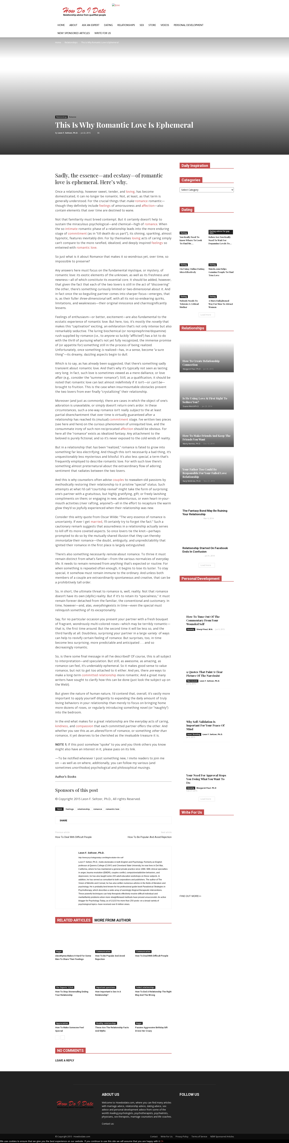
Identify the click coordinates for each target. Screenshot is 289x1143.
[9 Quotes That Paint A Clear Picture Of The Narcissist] (207, 659)
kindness (61, 726)
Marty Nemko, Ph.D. (192, 443)
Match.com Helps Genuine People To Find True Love (221, 272)
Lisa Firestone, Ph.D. (192, 518)
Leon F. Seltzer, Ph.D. (68, 133)
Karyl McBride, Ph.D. (192, 481)
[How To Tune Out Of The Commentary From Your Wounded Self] (207, 605)
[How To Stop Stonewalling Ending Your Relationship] (73, 976)
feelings (105, 206)
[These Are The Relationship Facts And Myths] (113, 1012)
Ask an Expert (90, 25)
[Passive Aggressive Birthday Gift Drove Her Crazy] (153, 1012)
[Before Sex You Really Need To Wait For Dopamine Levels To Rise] (221, 225)
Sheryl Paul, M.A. (205, 629)
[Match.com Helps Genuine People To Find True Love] (221, 257)
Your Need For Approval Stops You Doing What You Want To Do (206, 778)
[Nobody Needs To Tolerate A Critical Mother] (192, 289)
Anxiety (190, 629)
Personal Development (188, 25)
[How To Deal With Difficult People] (153, 940)
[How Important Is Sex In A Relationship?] (113, 976)
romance (141, 201)
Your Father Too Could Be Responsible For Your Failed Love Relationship (204, 473)
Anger (59, 951)
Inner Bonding (193, 734)
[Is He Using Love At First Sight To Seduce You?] (207, 391)
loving (130, 191)
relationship (83, 809)
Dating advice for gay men (219, 232)
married (96, 522)
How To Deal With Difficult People (73, 837)
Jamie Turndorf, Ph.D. (192, 555)
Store (152, 25)
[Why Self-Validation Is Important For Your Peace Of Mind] (207, 712)
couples (118, 480)
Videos (165, 25)
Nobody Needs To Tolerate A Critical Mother (189, 303)
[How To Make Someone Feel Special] (73, 1012)
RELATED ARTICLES (73, 920)
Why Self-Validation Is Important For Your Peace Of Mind (205, 725)
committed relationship (99, 675)
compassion (84, 726)
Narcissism (192, 681)
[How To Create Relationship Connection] (207, 353)
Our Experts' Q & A (64, 987)
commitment (77, 233)
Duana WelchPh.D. (191, 406)
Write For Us (102, 33)
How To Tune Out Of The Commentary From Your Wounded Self (203, 620)
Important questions (105, 987)
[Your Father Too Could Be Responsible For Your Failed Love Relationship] (207, 466)
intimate (71, 229)
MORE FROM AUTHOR (112, 920)
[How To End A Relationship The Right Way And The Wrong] (153, 976)
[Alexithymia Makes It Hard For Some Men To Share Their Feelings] (73, 940)
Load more (206, 314)
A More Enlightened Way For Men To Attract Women (221, 303)
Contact (154, 1136)
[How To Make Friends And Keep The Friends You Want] (207, 428)
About (73, 25)
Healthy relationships (106, 1023)
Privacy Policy (182, 1136)
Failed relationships (145, 987)
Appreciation (62, 1023)
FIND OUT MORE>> (190, 896)
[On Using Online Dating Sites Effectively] (192, 257)
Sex (142, 25)
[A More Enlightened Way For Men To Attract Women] (221, 289)
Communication (103, 951)
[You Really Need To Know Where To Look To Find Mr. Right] (192, 225)
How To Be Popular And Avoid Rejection (150, 837)
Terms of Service (199, 1136)
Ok (161, 1141)
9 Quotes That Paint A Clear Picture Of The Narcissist (204, 673)
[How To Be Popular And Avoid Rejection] (113, 940)
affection (148, 206)
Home (61, 25)
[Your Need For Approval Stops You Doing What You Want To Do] (207, 766)
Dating (108, 25)
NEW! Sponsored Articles (74, 33)
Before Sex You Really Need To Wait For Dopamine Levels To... (220, 240)
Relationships (126, 25)
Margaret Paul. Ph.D (192, 369)
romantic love (87, 247)
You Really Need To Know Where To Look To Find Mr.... (191, 240)
